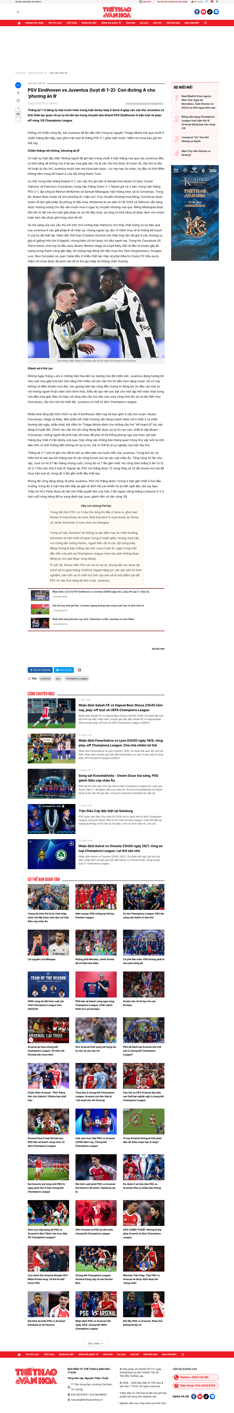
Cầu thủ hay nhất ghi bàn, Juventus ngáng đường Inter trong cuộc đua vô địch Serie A (98, 605)
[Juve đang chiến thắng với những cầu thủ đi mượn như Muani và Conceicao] (96, 312)
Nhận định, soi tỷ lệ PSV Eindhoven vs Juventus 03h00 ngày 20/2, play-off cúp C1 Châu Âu (100, 591)
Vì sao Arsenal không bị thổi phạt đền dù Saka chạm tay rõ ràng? (142, 1140)
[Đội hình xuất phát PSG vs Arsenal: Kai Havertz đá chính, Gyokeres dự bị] (96, 1167)
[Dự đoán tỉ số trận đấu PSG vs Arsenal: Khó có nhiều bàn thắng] (143, 1167)
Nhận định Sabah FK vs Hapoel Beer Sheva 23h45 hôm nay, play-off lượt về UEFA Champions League (121, 707)
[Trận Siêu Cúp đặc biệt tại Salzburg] (51, 819)
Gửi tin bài (198, 2)
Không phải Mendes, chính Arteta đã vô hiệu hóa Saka (94, 961)
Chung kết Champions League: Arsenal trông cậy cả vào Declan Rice (94, 1279)
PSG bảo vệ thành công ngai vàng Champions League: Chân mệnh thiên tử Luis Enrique (94, 1005)
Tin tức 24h (55, 23)
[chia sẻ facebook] (18, 93)
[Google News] (145, 105)
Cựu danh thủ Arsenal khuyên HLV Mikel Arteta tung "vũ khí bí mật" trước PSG (48, 1279)
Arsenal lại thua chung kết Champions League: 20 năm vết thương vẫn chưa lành (46, 1050)
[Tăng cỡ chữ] (18, 108)
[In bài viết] (18, 101)
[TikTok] (218, 2)
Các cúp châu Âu (58, 73)
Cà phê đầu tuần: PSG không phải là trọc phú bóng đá (143, 961)
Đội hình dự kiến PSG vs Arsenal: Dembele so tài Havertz (47, 1322)
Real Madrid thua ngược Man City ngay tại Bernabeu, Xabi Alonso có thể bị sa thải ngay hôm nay (198, 101)
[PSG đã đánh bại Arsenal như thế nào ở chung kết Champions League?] (143, 1030)
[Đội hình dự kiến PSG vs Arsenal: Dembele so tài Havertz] (48, 1304)
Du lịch (144, 23)
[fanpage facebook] (197, 12)
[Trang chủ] (19, 23)
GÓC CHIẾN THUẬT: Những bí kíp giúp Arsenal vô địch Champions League (142, 1233)
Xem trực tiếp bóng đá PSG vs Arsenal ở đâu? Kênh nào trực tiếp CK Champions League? (47, 1233)
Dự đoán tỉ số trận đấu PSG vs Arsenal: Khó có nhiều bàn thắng (142, 1186)
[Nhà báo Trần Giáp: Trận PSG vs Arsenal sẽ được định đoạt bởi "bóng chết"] (143, 1259)
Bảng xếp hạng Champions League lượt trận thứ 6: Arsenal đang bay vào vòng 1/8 (198, 122)
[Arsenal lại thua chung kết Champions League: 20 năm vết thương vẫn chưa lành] (48, 1030)
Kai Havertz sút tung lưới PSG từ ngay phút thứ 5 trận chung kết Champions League (46, 1188)
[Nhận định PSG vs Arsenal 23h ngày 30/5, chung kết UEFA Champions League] (96, 1304)
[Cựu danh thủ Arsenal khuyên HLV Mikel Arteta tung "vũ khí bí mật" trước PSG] (48, 1259)
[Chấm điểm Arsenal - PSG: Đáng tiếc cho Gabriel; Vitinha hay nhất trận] (48, 1076)
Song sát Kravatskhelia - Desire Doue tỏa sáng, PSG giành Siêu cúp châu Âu (118, 778)
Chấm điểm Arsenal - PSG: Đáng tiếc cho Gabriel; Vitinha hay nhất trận (47, 1096)
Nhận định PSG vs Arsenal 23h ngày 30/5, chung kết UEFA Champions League (93, 1324)
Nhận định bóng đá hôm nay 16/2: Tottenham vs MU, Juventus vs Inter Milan (93, 619)
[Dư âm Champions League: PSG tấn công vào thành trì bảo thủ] (143, 897)
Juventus (45, 678)
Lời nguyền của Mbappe (41, 959)
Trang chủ (20, 73)
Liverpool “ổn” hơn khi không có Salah (195, 139)
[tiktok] (210, 12)
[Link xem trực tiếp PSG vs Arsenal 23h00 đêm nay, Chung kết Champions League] (96, 1121)
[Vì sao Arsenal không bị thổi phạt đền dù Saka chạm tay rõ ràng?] (143, 1121)
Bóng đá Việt (89, 23)
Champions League (77, 678)
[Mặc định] (18, 114)
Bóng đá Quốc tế (37, 73)
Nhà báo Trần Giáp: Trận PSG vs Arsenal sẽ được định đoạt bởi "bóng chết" (141, 1279)
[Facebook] (206, 2)
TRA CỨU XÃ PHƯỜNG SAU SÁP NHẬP (172, 2)
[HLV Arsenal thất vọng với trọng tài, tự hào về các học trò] (96, 1030)
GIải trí (157, 23)
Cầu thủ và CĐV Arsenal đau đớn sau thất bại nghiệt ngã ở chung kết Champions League (143, 1096)
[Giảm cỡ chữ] (18, 120)
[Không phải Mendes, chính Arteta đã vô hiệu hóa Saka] (96, 943)
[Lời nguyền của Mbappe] (48, 943)
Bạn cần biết (192, 23)
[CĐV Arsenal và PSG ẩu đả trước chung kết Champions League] (96, 1213)
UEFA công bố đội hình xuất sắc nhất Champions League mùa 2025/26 (46, 1005)
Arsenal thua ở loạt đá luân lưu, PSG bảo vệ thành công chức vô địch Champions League (46, 1142)
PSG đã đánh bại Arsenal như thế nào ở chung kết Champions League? (142, 1050)
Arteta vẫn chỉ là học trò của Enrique (139, 1003)
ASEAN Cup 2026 (34, 23)
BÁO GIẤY (147, 2)
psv (58, 678)
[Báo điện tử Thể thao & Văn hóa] (117, 12)
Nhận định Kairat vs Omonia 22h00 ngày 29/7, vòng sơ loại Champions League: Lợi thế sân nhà (121, 848)
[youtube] (203, 12)
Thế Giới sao (173, 23)
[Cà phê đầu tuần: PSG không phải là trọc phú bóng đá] (143, 943)
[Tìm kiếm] (18, 12)
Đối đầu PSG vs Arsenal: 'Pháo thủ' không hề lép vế (143, 1322)
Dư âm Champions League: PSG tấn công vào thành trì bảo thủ (143, 915)
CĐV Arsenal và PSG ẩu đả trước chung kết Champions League (94, 1231)
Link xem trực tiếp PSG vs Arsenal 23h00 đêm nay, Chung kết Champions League (95, 1142)
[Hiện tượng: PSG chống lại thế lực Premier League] (96, 897)
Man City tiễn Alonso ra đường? (196, 152)
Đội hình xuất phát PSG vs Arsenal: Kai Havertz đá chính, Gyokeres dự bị (95, 1188)
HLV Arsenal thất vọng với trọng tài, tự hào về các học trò (96, 1048)
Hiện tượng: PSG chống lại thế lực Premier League (95, 915)
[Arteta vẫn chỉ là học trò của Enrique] (143, 984)
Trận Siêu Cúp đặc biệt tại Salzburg (106, 811)
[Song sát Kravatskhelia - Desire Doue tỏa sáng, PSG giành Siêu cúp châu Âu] (51, 784)
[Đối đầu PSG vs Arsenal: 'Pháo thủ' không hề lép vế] (143, 1304)
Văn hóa (130, 23)
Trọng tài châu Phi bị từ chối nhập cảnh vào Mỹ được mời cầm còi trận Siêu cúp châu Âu (48, 917)
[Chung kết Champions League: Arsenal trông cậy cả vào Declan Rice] (96, 1259)
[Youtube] (212, 2)
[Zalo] (216, 12)
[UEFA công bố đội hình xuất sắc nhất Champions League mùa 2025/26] (48, 984)
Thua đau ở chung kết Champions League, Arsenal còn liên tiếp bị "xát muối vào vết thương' (94, 1096)
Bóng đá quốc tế (111, 23)
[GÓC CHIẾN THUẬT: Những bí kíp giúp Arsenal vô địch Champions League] (143, 1213)
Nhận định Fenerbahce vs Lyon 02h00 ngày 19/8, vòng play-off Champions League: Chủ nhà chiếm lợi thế (121, 743)
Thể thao (71, 23)
